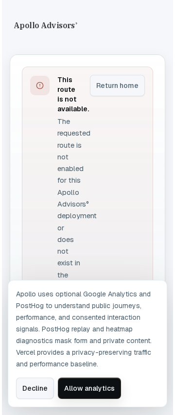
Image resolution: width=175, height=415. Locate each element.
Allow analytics (89, 388)
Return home (117, 85)
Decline (35, 388)
